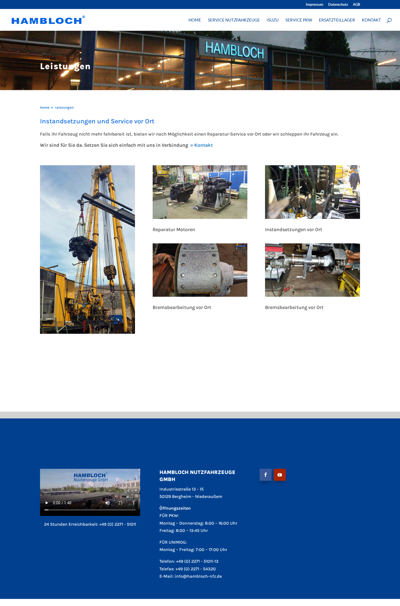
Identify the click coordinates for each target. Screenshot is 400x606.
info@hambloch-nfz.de (198, 576)
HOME (195, 20)
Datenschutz (338, 5)
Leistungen (64, 107)
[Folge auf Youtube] (280, 475)
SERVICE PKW (298, 20)
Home (45, 107)
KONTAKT (371, 20)
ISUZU (273, 20)
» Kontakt (201, 145)
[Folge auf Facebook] (266, 475)
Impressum (314, 5)
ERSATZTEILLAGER (337, 20)
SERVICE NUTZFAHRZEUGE (234, 20)
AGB (356, 5)
